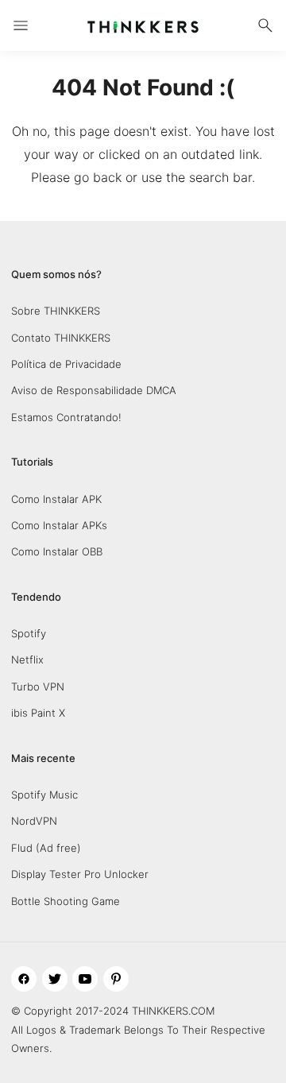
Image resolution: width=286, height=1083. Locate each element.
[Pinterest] (116, 979)
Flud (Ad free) (46, 847)
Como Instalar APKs (59, 525)
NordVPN (34, 820)
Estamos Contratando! (66, 417)
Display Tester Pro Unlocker (80, 874)
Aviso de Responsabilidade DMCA (93, 390)
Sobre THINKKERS (55, 310)
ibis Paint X (38, 712)
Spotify (28, 633)
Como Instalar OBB (56, 551)
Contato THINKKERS (60, 337)
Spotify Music (44, 794)
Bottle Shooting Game (65, 901)
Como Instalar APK (56, 499)
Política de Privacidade (66, 364)
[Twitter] (55, 979)
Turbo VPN (37, 686)
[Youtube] (85, 979)
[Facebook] (24, 979)
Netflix (27, 659)
